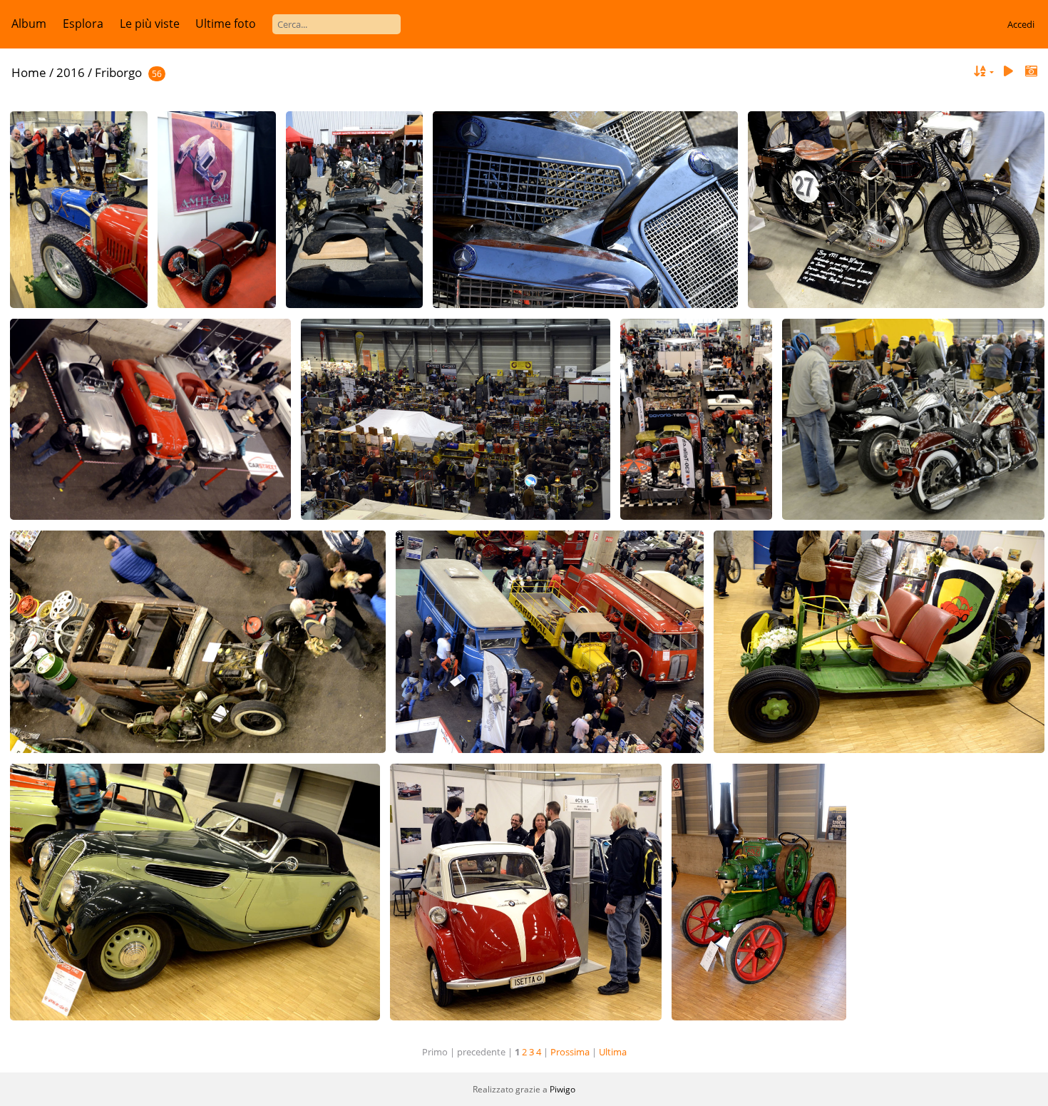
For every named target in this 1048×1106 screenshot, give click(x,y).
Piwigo (562, 1089)
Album (28, 23)
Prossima (570, 1051)
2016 (70, 72)
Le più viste (150, 23)
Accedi (1020, 24)
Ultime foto (225, 23)
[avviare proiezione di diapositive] (1008, 72)
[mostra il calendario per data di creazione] (1030, 72)
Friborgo (118, 72)
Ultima (613, 1051)
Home (28, 72)
